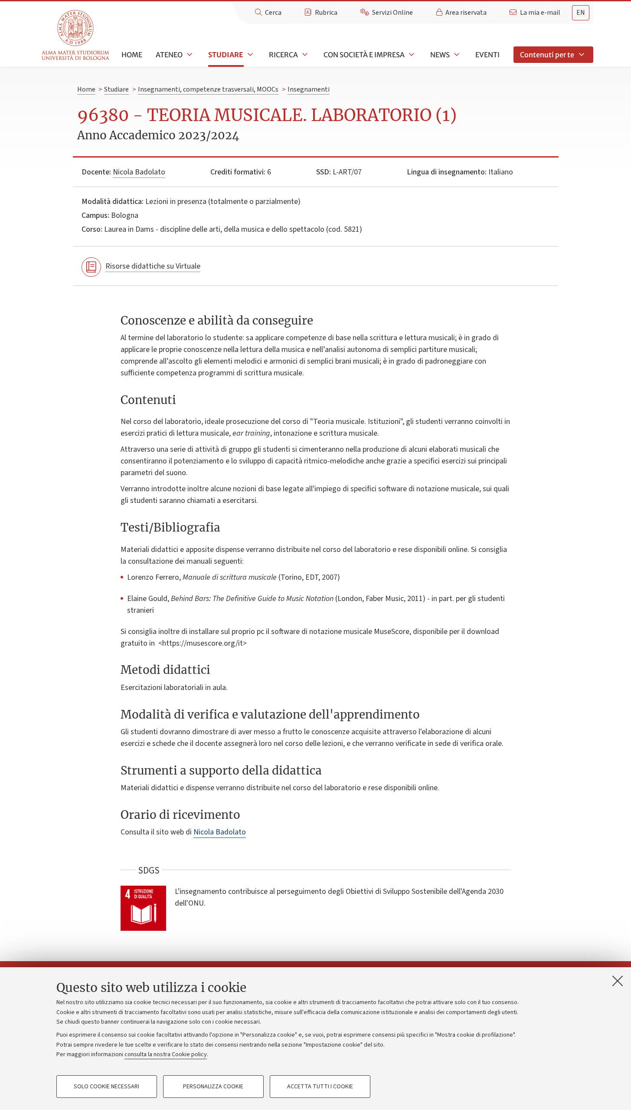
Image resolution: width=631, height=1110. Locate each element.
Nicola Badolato (139, 172)
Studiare (225, 54)
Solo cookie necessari (106, 1086)
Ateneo (169, 54)
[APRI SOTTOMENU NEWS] (456, 54)
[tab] (580, 12)
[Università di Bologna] (76, 35)
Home (131, 54)
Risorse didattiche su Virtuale (152, 266)
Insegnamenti (309, 89)
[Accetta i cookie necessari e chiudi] (617, 981)
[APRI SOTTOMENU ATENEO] (189, 54)
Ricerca (283, 54)
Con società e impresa (364, 54)
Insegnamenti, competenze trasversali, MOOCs (208, 89)
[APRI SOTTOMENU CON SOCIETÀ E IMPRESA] (411, 54)
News (440, 54)
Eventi (487, 54)
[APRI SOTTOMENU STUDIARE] (249, 54)
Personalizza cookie (213, 1086)
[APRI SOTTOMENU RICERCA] (304, 54)
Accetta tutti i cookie (320, 1086)
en (580, 12)
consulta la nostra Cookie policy (165, 1054)
